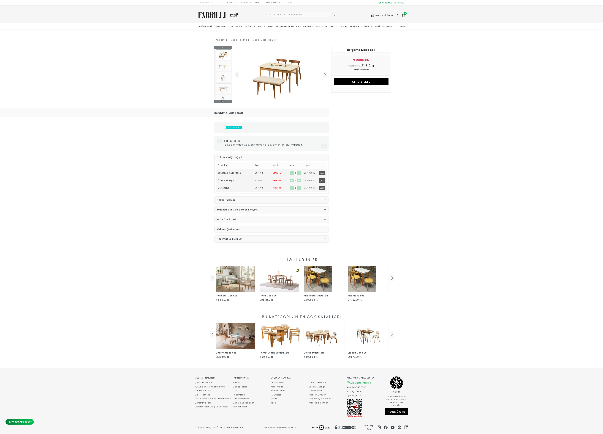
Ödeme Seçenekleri (243, 402)
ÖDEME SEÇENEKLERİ (251, 2)
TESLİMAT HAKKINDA (227, 2)
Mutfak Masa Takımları (265, 40)
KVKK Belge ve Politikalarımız (210, 386)
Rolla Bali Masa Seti (227, 295)
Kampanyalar (240, 406)
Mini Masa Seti (356, 295)
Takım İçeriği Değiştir (361, 69)
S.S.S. (235, 390)
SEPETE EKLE (361, 82)
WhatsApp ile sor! (21, 421)
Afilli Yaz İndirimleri (318, 402)
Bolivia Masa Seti (314, 352)
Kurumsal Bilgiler (203, 390)
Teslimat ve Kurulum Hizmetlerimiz (213, 398)
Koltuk (274, 398)
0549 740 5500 (358, 387)
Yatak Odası (277, 386)
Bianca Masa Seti (358, 352)
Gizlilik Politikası (203, 394)
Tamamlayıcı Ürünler (320, 398)
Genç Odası (315, 390)
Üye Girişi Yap (354, 395)
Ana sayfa (221, 40)
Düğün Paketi (278, 382)
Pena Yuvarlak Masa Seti (274, 352)
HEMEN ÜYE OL (396, 411)
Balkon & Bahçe (317, 386)
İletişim (236, 382)
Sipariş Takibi (240, 386)
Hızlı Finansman (241, 398)
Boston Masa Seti (226, 352)
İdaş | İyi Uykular (317, 394)
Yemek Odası (278, 390)
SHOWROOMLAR (205, 2)
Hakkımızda (239, 394)
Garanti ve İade (203, 402)
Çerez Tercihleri (203, 382)
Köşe (273, 402)
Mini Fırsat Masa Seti (316, 295)
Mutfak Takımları (240, 40)
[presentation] (212, 278)
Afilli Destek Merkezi (360, 382)
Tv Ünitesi (276, 394)
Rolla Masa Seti (269, 295)
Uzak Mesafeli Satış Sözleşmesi (211, 406)
